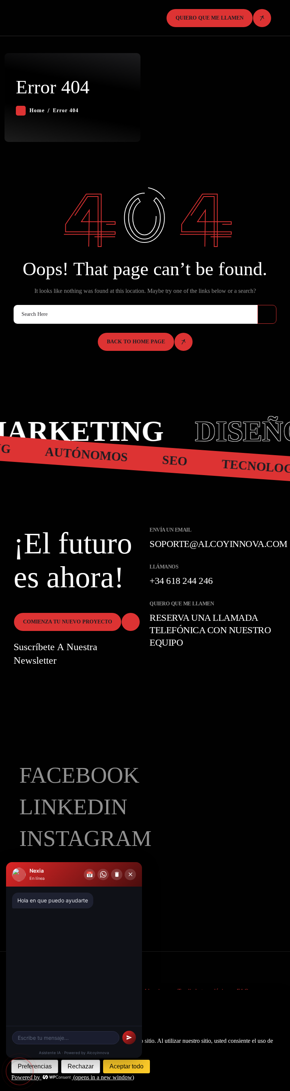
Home (37, 110)
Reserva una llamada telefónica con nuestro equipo (210, 630)
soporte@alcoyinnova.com (218, 544)
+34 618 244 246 (181, 581)
